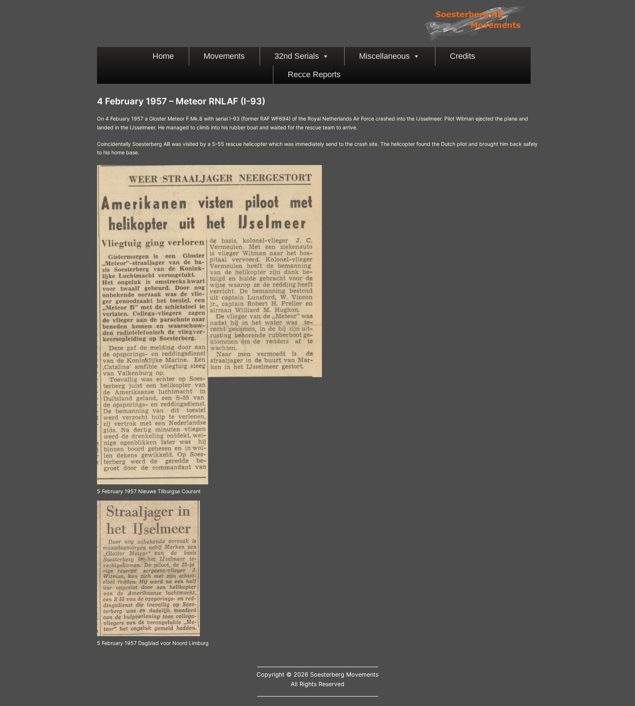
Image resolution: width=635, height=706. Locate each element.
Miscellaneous (384, 56)
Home (163, 56)
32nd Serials (297, 56)
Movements (224, 56)
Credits (462, 56)
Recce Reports (314, 74)
